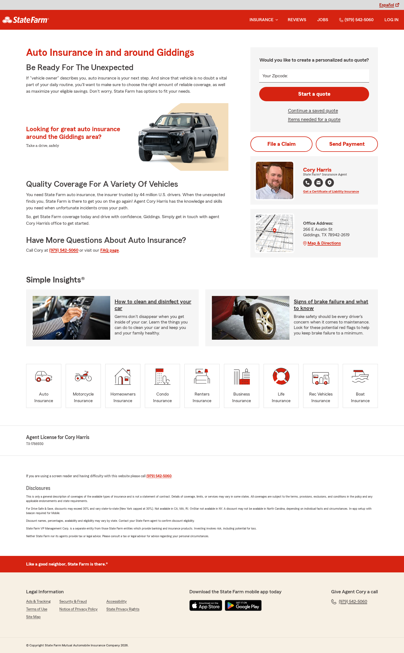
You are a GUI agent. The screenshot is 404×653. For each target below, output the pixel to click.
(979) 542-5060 (359, 20)
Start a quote (314, 94)
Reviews (297, 20)
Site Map (33, 617)
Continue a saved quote (313, 110)
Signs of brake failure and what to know (331, 305)
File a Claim (281, 144)
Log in (391, 20)
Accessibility (116, 601)
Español (386, 5)
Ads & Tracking (38, 601)
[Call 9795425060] (307, 182)
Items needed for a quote (314, 119)
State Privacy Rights (122, 609)
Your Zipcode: (275, 76)
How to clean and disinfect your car (153, 305)
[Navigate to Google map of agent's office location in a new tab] (329, 182)
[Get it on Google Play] (243, 605)
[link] (25, 19)
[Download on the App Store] (205, 605)
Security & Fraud (73, 601)
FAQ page (109, 250)
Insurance (261, 20)
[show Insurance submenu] (275, 20)
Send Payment (347, 144)
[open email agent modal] (318, 183)
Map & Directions (324, 243)
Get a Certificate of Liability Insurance (331, 191)
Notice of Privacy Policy (78, 609)
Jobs (322, 20)
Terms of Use (36, 609)
